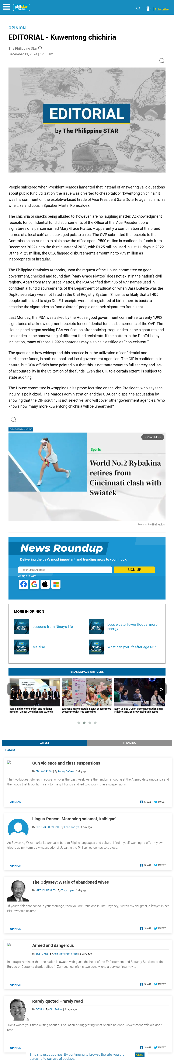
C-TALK (40, 1009)
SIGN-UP (134, 570)
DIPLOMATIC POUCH (47, 827)
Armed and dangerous (53, 945)
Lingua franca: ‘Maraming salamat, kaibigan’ (74, 818)
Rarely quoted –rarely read (57, 1001)
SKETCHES (42, 953)
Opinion (17, 27)
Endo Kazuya (71, 827)
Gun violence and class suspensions (66, 763)
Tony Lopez (67, 890)
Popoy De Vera (66, 771)
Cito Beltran (56, 1009)
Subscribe (162, 9)
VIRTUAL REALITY (46, 890)
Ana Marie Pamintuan (65, 953)
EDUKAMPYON (44, 771)
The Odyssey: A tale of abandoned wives (70, 882)
